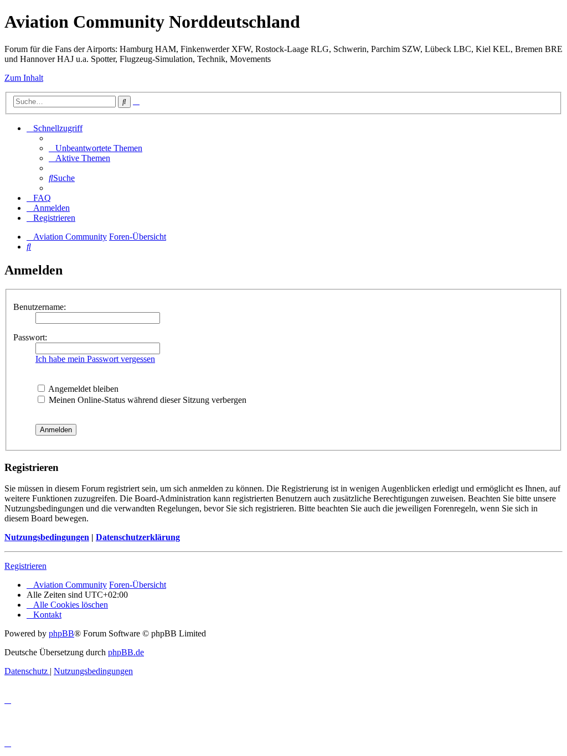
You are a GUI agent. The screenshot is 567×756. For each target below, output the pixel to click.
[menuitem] (95, 148)
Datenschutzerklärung (138, 537)
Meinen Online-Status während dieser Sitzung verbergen (146, 400)
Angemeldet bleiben (82, 388)
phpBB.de (126, 652)
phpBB (61, 633)
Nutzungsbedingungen (46, 537)
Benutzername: (39, 307)
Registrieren (25, 566)
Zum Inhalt (23, 77)
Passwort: (30, 337)
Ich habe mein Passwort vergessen (95, 359)
